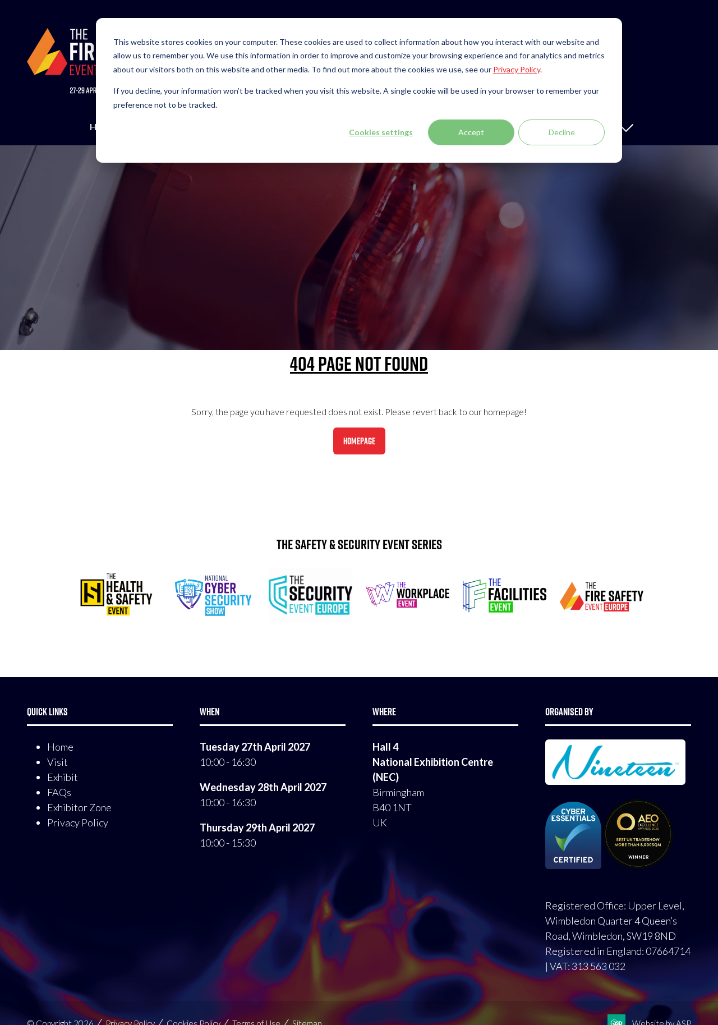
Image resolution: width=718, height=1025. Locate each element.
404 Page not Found (359, 364)
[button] (359, 441)
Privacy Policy (77, 822)
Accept (471, 132)
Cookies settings (381, 132)
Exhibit (62, 777)
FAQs (59, 792)
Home (60, 747)
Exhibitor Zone (79, 807)
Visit (57, 762)
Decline (562, 132)
